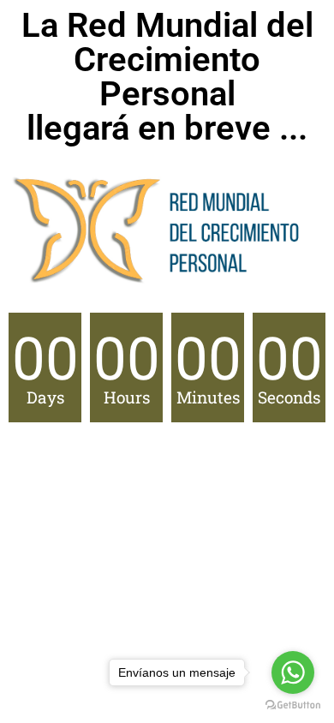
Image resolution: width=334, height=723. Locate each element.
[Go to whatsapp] (292, 672)
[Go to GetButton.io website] (292, 705)
